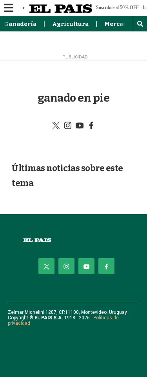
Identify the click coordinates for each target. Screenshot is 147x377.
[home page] (73, 240)
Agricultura (70, 23)
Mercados (119, 23)
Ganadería (20, 23)
